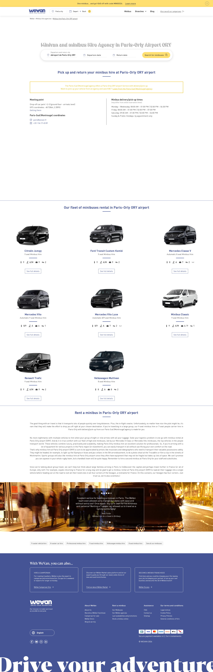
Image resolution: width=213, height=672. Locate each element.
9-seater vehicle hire (38, 543)
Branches (139, 11)
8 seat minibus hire (135, 543)
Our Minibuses (117, 610)
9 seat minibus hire (96, 543)
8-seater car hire (56, 543)
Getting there (35, 110)
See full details (33, 271)
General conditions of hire (169, 619)
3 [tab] (107, 525)
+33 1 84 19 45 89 (40, 123)
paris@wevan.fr (39, 120)
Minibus (127, 11)
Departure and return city (60, 52)
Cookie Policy (165, 613)
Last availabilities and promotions (124, 616)
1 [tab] (103, 525)
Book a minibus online (120, 619)
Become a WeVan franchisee (95, 613)
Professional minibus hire (76, 543)
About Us (88, 610)
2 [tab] (105, 525)
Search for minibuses (154, 55)
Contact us (148, 613)
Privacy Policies (166, 616)
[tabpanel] (106, 505)
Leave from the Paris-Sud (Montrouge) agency (132, 89)
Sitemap (147, 616)
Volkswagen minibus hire (116, 543)
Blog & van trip (90, 622)
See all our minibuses (154, 543)
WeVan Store (89, 619)
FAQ (145, 610)
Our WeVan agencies (119, 613)
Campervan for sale (92, 616)
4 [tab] (109, 525)
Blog (152, 11)
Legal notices (165, 610)
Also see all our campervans (170, 11)
